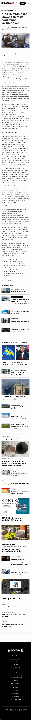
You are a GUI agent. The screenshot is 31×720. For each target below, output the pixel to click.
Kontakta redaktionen (15, 691)
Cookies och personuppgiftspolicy (15, 675)
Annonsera (15, 664)
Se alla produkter (15, 667)
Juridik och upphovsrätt (15, 677)
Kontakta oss (15, 693)
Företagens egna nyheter (10, 439)
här (19, 261)
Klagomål (15, 680)
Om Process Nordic (15, 699)
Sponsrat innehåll (15, 683)
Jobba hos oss (15, 696)
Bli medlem (15, 662)
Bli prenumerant (15, 659)
